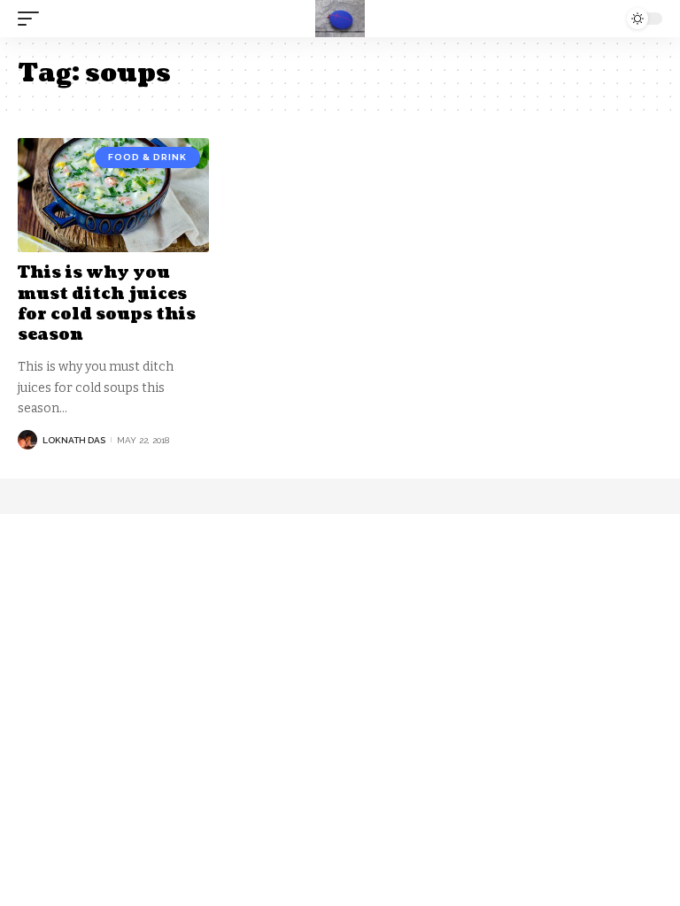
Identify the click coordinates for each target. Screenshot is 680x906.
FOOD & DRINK (147, 157)
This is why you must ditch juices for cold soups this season (107, 304)
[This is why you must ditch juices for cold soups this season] (113, 195)
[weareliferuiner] (340, 18)
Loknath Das (73, 440)
